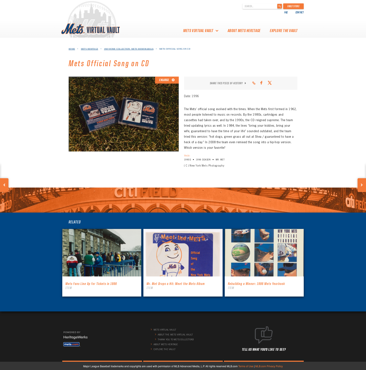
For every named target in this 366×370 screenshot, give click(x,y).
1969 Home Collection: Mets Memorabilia (129, 49)
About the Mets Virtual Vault (175, 334)
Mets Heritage (89, 49)
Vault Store (293, 6)
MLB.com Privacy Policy (269, 366)
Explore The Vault (284, 30)
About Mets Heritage (244, 30)
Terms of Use (245, 366)
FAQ (286, 12)
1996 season (203, 159)
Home (72, 49)
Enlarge (164, 80)
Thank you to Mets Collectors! (176, 339)
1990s (187, 159)
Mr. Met (220, 159)
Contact (299, 12)
